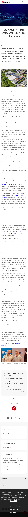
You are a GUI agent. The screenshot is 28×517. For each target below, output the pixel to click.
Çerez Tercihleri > (14, 512)
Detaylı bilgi (13, 501)
